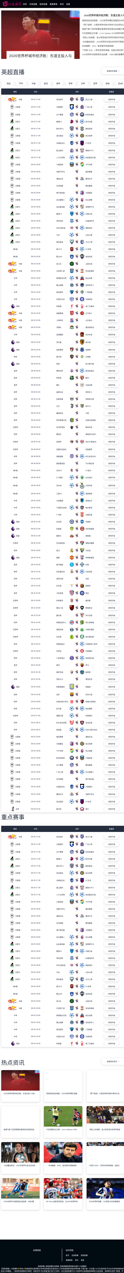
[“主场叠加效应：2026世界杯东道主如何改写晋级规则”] (20, 1175)
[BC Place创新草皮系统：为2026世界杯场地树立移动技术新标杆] (63, 1211)
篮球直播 (43, 4)
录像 (68, 4)
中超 (33, 84)
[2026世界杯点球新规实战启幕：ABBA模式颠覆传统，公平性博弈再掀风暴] (20, 1211)
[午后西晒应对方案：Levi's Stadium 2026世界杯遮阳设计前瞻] (63, 1139)
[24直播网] (11, 6)
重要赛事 (53, 4)
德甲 (58, 84)
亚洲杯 (121, 84)
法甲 (83, 84)
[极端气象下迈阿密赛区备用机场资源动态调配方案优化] (20, 1139)
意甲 (95, 84)
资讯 (62, 4)
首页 (25, 4)
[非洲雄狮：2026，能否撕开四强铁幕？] (63, 1175)
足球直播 (33, 4)
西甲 (71, 84)
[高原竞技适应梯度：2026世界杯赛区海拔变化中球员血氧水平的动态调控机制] (63, 1103)
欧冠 (46, 84)
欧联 (108, 84)
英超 (9, 84)
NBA (21, 83)
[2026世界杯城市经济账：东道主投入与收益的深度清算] (40, 34)
